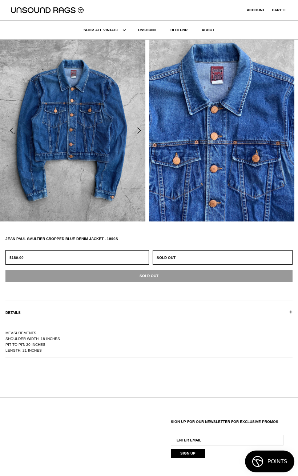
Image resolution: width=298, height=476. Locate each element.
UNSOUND (147, 30)
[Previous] (12, 131)
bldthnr (179, 30)
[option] (74, 130)
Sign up (188, 453)
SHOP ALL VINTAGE (101, 30)
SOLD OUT (166, 258)
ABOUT (208, 30)
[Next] (139, 131)
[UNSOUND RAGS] (47, 10)
